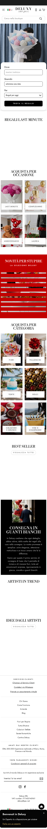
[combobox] (23, 18)
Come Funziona (23, 705)
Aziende (23, 709)
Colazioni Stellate (23, 729)
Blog (23, 713)
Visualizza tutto (23, 452)
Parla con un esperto (12, 824)
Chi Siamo (23, 701)
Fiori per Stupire (23, 721)
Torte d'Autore (23, 725)
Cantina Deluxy (24, 737)
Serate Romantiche (23, 733)
